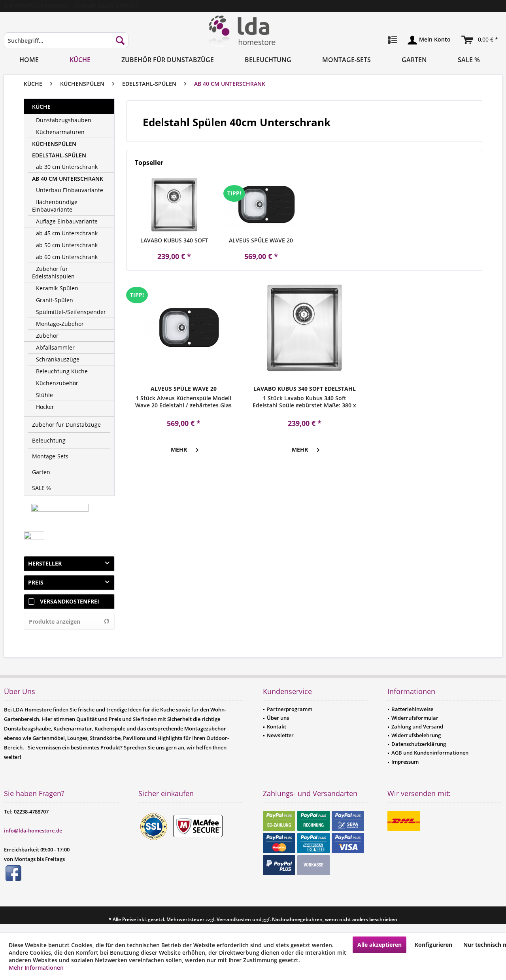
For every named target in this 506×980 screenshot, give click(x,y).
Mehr (179, 449)
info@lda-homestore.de (33, 830)
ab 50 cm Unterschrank (67, 245)
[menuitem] (66, 44)
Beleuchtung (49, 440)
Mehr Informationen (36, 967)
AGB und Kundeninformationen (429, 752)
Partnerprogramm (289, 709)
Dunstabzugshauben (63, 120)
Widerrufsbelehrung (416, 735)
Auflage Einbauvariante (67, 221)
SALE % (41, 488)
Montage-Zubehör (60, 323)
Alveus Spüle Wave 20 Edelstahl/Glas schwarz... (261, 240)
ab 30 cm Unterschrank (67, 166)
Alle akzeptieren (379, 944)
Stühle (44, 395)
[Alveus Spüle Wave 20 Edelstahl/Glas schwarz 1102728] (261, 205)
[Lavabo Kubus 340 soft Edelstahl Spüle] (174, 205)
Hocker (45, 407)
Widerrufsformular (414, 717)
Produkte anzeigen (54, 621)
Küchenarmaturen (60, 132)
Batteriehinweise (412, 709)
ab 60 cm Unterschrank (67, 257)
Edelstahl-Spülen (59, 155)
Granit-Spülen (54, 300)
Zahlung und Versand (417, 726)
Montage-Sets (50, 456)
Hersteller (45, 563)
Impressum (405, 761)
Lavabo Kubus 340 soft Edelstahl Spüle (174, 240)
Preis (35, 582)
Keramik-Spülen (57, 288)
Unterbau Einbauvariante (69, 190)
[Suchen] (120, 40)
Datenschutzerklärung (418, 743)
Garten (41, 472)
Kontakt (276, 726)
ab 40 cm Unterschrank (67, 178)
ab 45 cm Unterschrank (67, 233)
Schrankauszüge (57, 359)
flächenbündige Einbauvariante (54, 205)
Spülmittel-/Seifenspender (71, 312)
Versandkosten (234, 919)
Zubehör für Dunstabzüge (66, 424)
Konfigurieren (433, 944)
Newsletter (280, 735)
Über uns (278, 717)
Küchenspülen (54, 144)
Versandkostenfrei (69, 601)
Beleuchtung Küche (62, 371)
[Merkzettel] (392, 40)
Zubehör (47, 335)
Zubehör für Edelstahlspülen (53, 272)
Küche (41, 106)
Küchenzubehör (57, 383)
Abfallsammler (55, 347)
